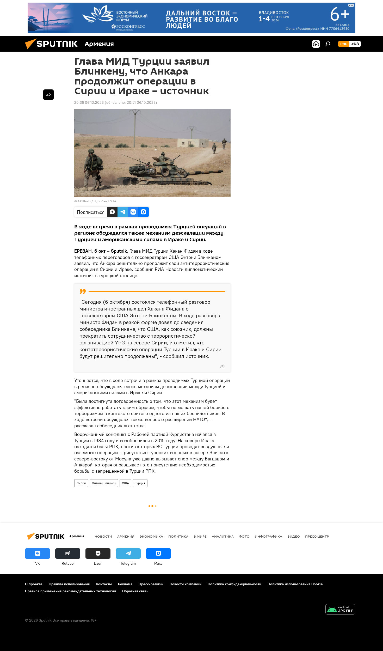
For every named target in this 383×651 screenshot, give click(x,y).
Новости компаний (185, 584)
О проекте (33, 584)
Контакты (104, 584)
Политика (178, 536)
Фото (244, 536)
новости (103, 536)
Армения (125, 536)
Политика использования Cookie (295, 584)
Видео (293, 536)
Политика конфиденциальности (234, 584)
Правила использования (69, 584)
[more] (222, 366)
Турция (140, 483)
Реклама (125, 584)
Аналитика (223, 536)
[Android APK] (340, 610)
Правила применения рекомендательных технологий (70, 591)
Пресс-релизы (151, 584)
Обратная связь (135, 591)
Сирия (81, 483)
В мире (200, 536)
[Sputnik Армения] (53, 50)
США (125, 483)
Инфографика (268, 536)
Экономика (151, 536)
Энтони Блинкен (104, 483)
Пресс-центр (317, 536)
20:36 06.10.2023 (89, 102)
